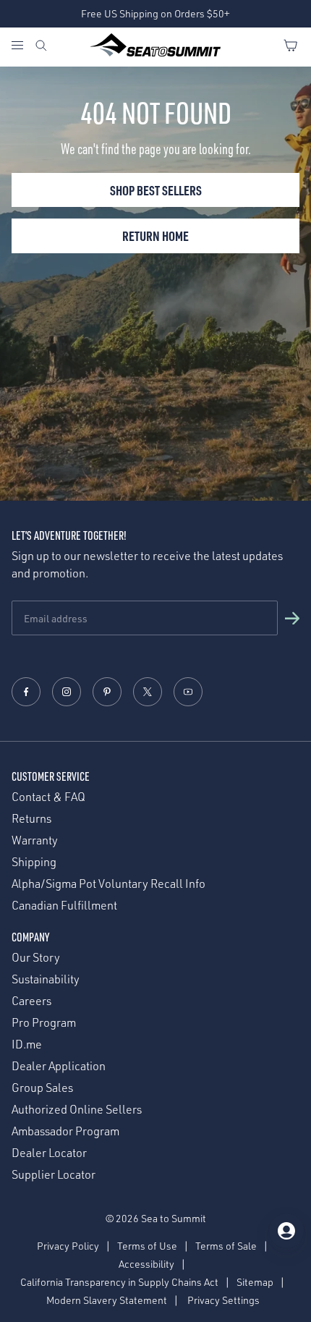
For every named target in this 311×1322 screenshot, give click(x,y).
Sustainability (46, 979)
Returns (31, 819)
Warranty (35, 840)
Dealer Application (59, 1066)
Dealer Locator (49, 1153)
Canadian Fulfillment (64, 905)
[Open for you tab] (286, 1230)
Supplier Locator (53, 1175)
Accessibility (146, 1264)
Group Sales (42, 1088)
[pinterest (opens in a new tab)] (107, 691)
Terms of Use (147, 1246)
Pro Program (44, 1023)
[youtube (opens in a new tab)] (188, 691)
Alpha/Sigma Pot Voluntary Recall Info (108, 884)
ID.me (27, 1044)
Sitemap (255, 1282)
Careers (31, 1001)
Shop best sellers (156, 190)
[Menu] (22, 47)
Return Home (155, 235)
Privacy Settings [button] (223, 1300)
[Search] (41, 47)
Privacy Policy (68, 1246)
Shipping (34, 862)
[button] (292, 617)
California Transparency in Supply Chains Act (119, 1282)
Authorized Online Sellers (77, 1110)
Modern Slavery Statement (106, 1300)
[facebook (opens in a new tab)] (26, 691)
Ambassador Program (65, 1131)
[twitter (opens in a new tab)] (147, 691)
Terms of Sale (226, 1246)
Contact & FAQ (48, 797)
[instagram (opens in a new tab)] (66, 691)
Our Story (36, 958)
